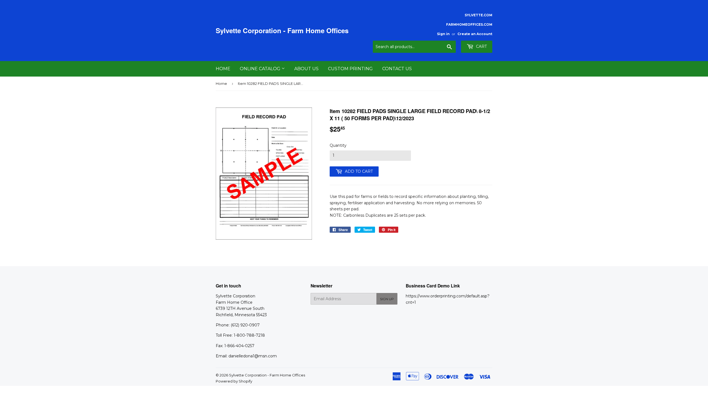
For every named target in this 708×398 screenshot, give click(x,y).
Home (223, 68)
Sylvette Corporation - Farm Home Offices (282, 30)
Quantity (338, 145)
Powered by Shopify (234, 381)
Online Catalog (261, 68)
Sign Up (387, 299)
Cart (481, 46)
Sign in (443, 34)
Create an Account (474, 34)
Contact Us (397, 68)
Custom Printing (350, 68)
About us (306, 68)
